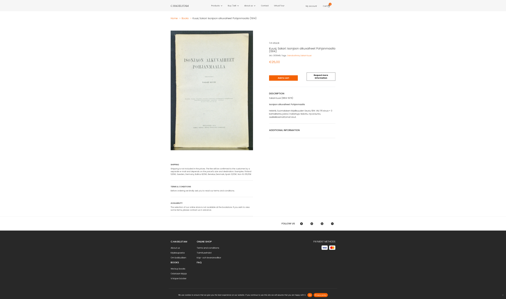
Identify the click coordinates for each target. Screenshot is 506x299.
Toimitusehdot (204, 252)
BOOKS (175, 262)
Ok (310, 295)
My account (311, 6)
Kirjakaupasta (178, 252)
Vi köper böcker (178, 278)
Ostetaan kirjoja (179, 273)
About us (248, 5)
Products (215, 5)
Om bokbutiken (178, 257)
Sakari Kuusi (306, 55)
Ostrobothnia (293, 55)
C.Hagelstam (179, 241)
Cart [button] (326, 5)
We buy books (178, 268)
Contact (265, 5)
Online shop (204, 241)
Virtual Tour (279, 5)
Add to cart (283, 78)
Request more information (321, 76)
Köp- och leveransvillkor (209, 257)
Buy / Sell (232, 5)
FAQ (199, 262)
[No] (502, 295)
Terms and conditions (208, 247)
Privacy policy (321, 295)
